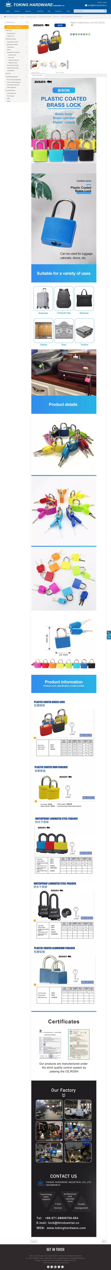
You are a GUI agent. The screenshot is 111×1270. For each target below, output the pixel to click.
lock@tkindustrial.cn (96, 5)
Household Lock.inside (13, 65)
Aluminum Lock (12, 55)
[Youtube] (62, 1266)
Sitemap (67, 1262)
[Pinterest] (51, 1266)
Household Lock (11, 33)
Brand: (58, 72)
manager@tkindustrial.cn (77, 1258)
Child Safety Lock (11, 93)
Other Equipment (11, 87)
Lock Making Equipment (12, 76)
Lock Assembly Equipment (13, 82)
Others (9, 49)
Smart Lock (8, 30)
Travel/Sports (10, 70)
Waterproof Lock (12, 62)
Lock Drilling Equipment (13, 85)
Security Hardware (10, 90)
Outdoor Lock (10, 36)
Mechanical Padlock (11, 39)
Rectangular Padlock (12, 44)
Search (27, 22)
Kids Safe (8, 73)
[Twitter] (55, 1266)
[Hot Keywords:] (105, 11)
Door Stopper (10, 96)
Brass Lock (11, 57)
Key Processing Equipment (14, 79)
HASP (8, 98)
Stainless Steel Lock (13, 60)
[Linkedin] (58, 1266)
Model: (33, 72)
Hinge (8, 101)
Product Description (37, 75)
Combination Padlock (12, 42)
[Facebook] (48, 1266)
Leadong (62, 1262)
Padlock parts (10, 47)
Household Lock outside (13, 52)
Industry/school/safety (13, 68)
